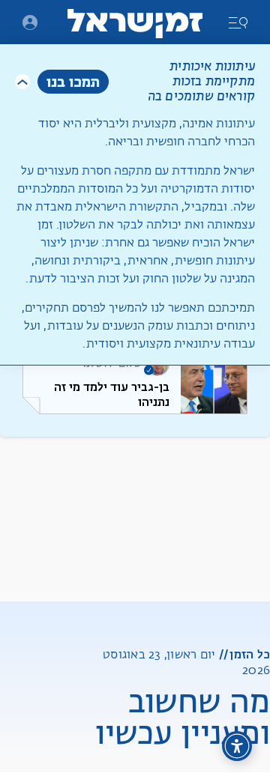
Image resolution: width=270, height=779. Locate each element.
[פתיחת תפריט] (30, 22)
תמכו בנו (73, 81)
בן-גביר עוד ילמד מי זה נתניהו (112, 394)
